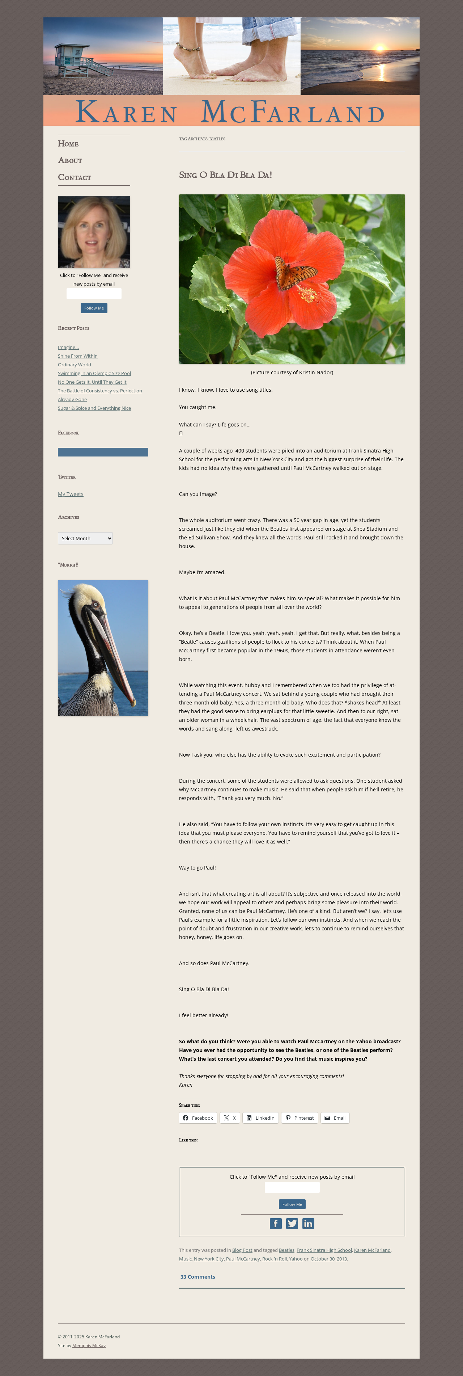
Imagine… (68, 347)
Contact (75, 177)
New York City (209, 1258)
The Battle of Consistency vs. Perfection (100, 390)
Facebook (276, 1223)
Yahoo (296, 1258)
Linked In (308, 1223)
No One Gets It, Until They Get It (92, 382)
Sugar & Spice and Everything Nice (94, 408)
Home (68, 143)
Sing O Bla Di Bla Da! (225, 175)
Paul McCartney (243, 1258)
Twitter (292, 1223)
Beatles (286, 1250)
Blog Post (242, 1250)
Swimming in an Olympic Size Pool (94, 373)
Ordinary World (74, 364)
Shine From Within (78, 356)
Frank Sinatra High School (324, 1250)
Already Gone (72, 399)
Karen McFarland (231, 71)
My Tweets (71, 494)
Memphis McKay (89, 1345)
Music (185, 1258)
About (70, 160)
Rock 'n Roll (274, 1258)
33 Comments (197, 1276)
